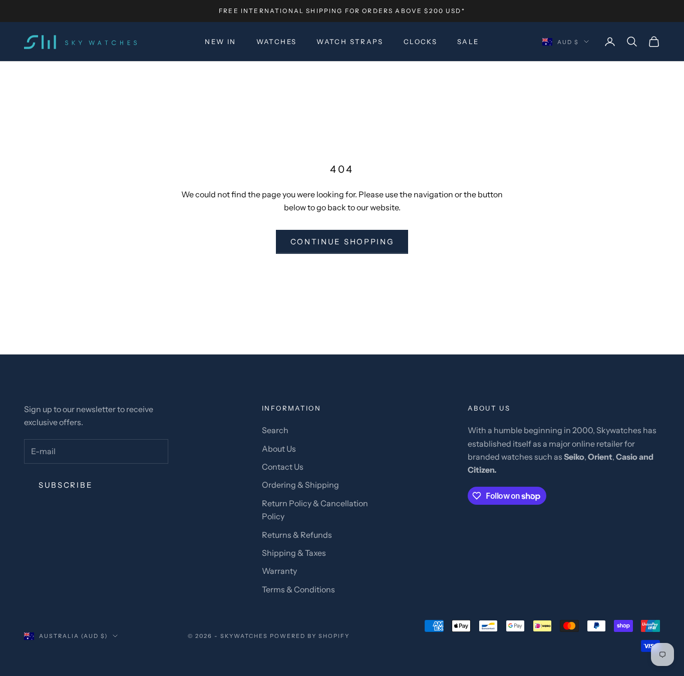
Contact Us (282, 467)
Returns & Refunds (297, 535)
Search (275, 430)
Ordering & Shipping (300, 485)
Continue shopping (342, 241)
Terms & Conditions (298, 589)
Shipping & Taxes (294, 553)
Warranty (279, 571)
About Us (279, 449)
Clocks (420, 42)
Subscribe (66, 485)
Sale (468, 42)
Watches (276, 42)
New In (220, 42)
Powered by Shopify (310, 635)
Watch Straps (350, 42)
